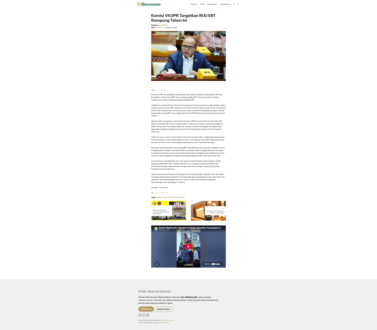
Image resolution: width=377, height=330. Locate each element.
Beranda (194, 4)
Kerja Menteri (212, 4)
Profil (202, 4)
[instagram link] (139, 315)
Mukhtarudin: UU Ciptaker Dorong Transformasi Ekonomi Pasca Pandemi (161, 212)
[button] (234, 4)
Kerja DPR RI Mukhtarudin (173, 197)
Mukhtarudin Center (167, 320)
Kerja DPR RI (162, 25)
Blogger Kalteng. (164, 323)
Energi (159, 197)
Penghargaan (225, 4)
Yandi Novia (160, 28)
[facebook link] (143, 315)
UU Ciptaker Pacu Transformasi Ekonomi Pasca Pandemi (215, 211)
